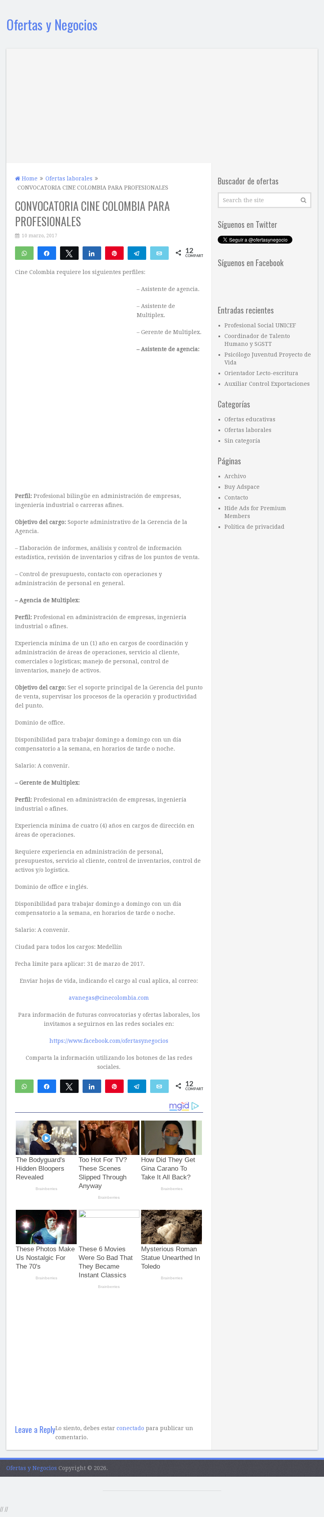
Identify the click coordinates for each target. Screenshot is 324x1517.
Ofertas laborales (247, 430)
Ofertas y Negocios (52, 24)
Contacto (236, 497)
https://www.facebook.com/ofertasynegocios (108, 1041)
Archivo (235, 476)
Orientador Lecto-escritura (261, 373)
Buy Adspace (242, 487)
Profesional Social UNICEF (260, 325)
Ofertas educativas (249, 419)
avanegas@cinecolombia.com (109, 998)
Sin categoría (242, 440)
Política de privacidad (254, 527)
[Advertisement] (162, 104)
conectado (130, 1428)
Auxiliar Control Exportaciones (267, 384)
